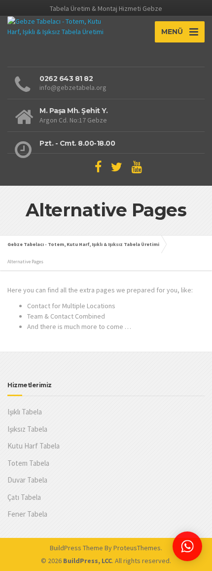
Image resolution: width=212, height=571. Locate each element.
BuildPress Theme (76, 547)
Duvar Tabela (27, 480)
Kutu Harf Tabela (33, 445)
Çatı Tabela (24, 497)
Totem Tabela (28, 463)
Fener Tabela (27, 514)
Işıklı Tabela (24, 411)
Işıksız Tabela (27, 429)
